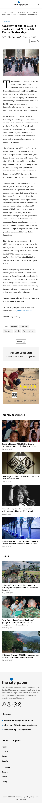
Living (4, 781)
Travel (4, 777)
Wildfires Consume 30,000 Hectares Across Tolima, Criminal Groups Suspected (20, 656)
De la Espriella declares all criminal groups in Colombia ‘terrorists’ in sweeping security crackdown (18, 622)
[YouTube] (15, 704)
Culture (12, 12)
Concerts (24, 326)
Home (4, 12)
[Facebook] (20, 704)
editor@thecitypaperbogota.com (18, 720)
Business (5, 772)
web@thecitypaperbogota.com (17, 729)
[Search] (39, 4)
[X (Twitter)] (4, 704)
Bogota (5, 761)
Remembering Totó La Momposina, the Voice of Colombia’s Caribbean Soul (19, 510)
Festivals (7, 331)
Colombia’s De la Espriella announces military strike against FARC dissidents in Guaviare (20, 587)
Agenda (5, 756)
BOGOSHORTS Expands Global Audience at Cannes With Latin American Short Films (20, 542)
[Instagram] (9, 704)
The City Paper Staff (12, 37)
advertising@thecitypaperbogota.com (20, 725)
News (4, 747)
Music (17, 331)
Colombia (6, 767)
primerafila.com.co (23, 310)
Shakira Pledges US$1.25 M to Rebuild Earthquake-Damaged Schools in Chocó (19, 445)
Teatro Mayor (28, 331)
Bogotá (14, 326)
